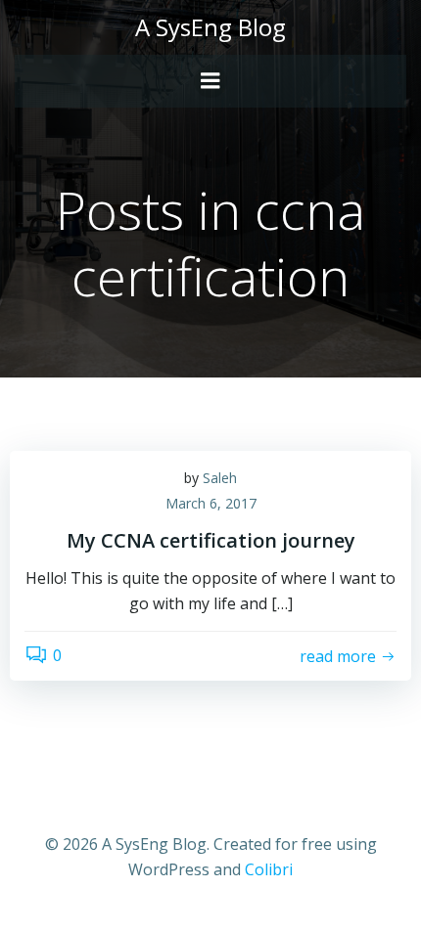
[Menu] (210, 81)
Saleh (220, 477)
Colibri (269, 869)
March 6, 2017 (211, 503)
